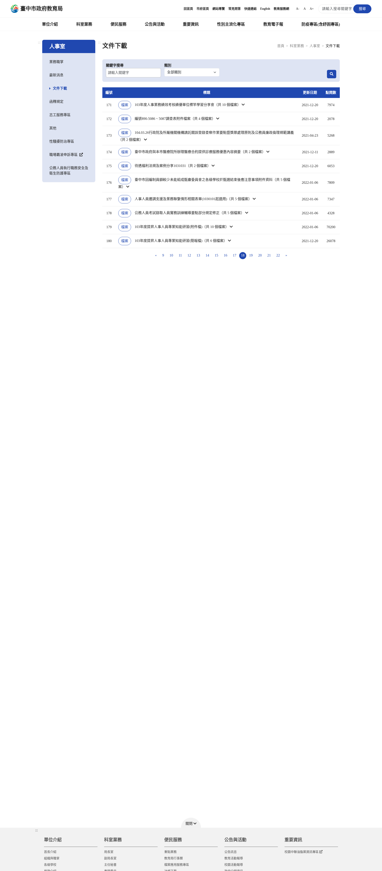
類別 (167, 65)
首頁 (280, 46)
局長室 (108, 852)
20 (260, 255)
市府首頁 (203, 8)
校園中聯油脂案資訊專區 (302, 852)
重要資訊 (191, 24)
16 (225, 255)
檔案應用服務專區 (176, 864)
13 (198, 255)
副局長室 (110, 858)
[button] (206, 105)
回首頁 (188, 8)
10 (171, 255)
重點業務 (170, 852)
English (265, 8)
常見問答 (234, 8)
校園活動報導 (233, 864)
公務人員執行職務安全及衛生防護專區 (68, 170)
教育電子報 (273, 24)
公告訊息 (230, 852)
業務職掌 (56, 62)
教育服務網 (281, 8)
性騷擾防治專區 (61, 141)
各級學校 (50, 864)
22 (278, 255)
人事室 (314, 46)
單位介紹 (50, 24)
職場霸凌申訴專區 (63, 155)
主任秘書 (110, 864)
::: (39, 42)
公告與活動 (155, 24)
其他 (52, 128)
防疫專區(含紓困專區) (321, 24)
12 (189, 255)
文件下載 (60, 88)
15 (216, 255)
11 (180, 255)
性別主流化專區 (231, 24)
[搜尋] (331, 74)
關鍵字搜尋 (115, 65)
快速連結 (250, 8)
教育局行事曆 (173, 858)
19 (251, 255)
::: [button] (36, 830)
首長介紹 (50, 852)
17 (234, 255)
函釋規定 (56, 101)
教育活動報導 (233, 858)
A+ (312, 8)
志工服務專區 (60, 115)
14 (207, 255)
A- (297, 8)
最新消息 (56, 75)
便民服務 (118, 24)
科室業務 (84, 24)
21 (269, 255)
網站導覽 (218, 8)
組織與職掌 (51, 858)
